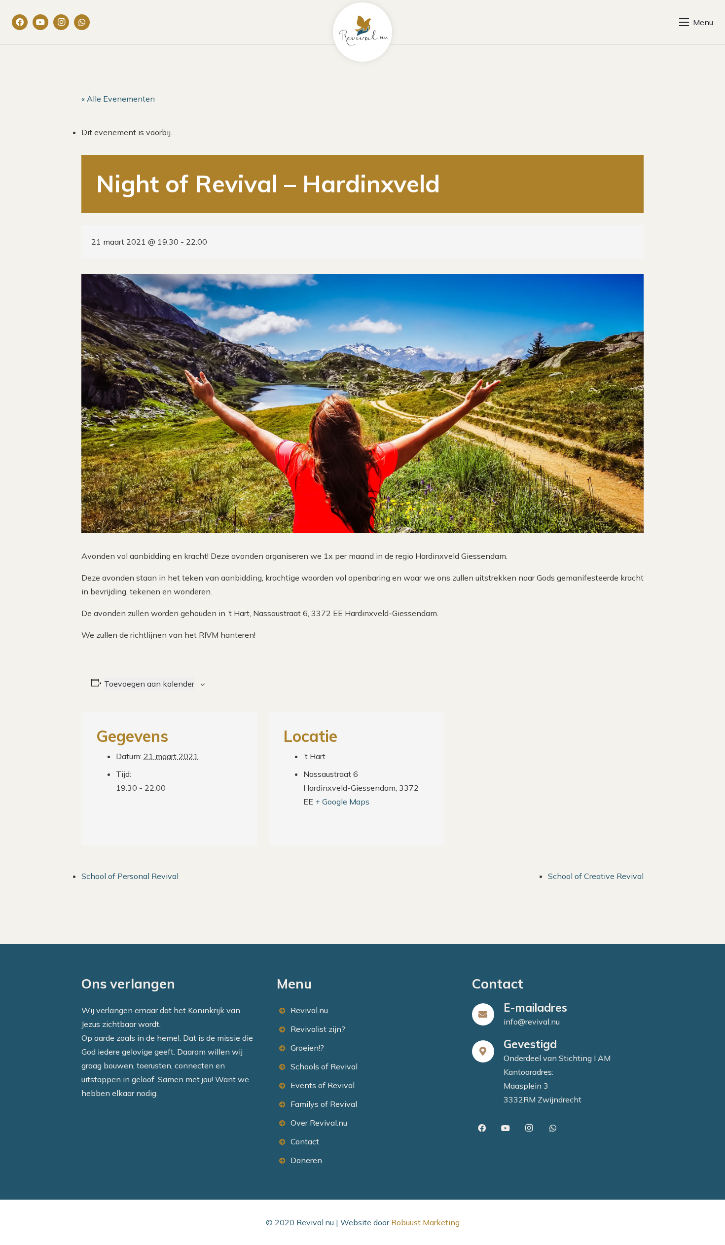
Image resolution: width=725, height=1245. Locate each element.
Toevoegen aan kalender (149, 684)
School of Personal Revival (130, 876)
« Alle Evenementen (118, 99)
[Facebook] (20, 22)
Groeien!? (307, 1048)
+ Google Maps (342, 801)
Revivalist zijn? (317, 1029)
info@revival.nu (532, 1021)
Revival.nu (309, 1010)
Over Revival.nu (318, 1123)
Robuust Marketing (425, 1222)
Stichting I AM (585, 1058)
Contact (304, 1141)
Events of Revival (322, 1085)
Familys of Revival (323, 1104)
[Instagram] (61, 22)
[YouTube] (40, 22)
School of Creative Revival (596, 876)
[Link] (362, 32)
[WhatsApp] (82, 22)
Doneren (306, 1160)
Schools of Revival (324, 1066)
